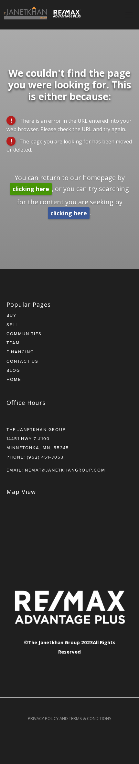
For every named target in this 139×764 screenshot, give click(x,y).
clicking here (31, 189)
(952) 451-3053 (45, 457)
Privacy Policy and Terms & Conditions (70, 718)
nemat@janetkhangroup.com (65, 470)
